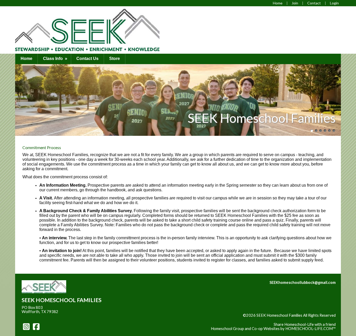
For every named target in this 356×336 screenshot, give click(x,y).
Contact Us (87, 58)
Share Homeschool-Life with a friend (305, 324)
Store (114, 58)
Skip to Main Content (318, 319)
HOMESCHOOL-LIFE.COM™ (310, 328)
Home (26, 58)
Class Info (55, 58)
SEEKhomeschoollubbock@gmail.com (302, 282)
